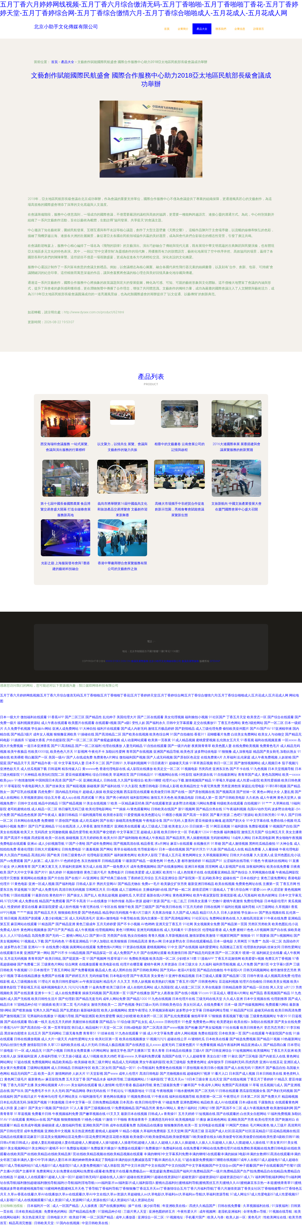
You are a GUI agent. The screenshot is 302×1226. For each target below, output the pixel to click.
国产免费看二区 (28, 964)
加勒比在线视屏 (262, 1022)
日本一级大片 (10, 717)
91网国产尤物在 (237, 1125)
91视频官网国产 (228, 936)
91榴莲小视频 (172, 815)
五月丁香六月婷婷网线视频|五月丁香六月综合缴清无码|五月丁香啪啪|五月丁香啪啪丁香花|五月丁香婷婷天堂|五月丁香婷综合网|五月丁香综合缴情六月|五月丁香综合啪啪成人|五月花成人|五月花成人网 (144, 695)
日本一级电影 (223, 941)
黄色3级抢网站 (252, 723)
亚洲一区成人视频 (41, 884)
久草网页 (240, 941)
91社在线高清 (65, 826)
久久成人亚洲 (233, 999)
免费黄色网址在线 (248, 884)
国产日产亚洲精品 (41, 826)
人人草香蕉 (84, 826)
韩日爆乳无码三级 (71, 809)
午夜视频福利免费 (65, 1114)
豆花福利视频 (229, 982)
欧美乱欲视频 (108, 895)
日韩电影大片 (57, 1217)
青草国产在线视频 (139, 752)
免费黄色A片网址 (106, 757)
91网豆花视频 (220, 826)
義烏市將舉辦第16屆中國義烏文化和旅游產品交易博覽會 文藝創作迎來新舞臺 (122, 509)
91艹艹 (267, 803)
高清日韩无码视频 (72, 890)
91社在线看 (230, 1028)
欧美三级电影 (176, 1062)
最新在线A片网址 (159, 895)
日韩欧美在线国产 (164, 809)
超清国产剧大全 (233, 821)
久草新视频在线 (176, 936)
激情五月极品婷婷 (161, 729)
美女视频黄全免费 (207, 924)
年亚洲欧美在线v (175, 1206)
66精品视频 (77, 953)
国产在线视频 (188, 947)
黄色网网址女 (192, 855)
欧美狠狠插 (119, 941)
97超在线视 (22, 1062)
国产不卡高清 (76, 901)
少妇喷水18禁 (186, 959)
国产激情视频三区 (13, 1016)
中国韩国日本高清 (48, 780)
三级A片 (199, 1050)
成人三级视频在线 (24, 982)
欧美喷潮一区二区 (209, 1096)
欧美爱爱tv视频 (253, 959)
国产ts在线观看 (253, 1033)
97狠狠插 (215, 1016)
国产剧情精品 (185, 729)
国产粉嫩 (191, 1028)
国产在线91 (73, 878)
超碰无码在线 (264, 1010)
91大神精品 (29, 775)
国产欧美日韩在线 (169, 907)
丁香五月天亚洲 (282, 1050)
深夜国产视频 (37, 1102)
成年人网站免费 (114, 999)
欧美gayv (7, 780)
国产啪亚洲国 (85, 1016)
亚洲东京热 (220, 769)
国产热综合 (239, 872)
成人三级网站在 (130, 890)
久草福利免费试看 (148, 1056)
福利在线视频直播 (268, 740)
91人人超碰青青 (194, 1056)
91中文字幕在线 (258, 821)
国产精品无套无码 (89, 999)
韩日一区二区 (223, 763)
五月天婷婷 (186, 1114)
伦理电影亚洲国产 (100, 855)
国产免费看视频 (82, 970)
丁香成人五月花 (169, 855)
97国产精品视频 (70, 803)
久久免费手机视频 (17, 729)
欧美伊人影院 (148, 855)
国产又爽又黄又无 (45, 867)
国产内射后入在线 (272, 1056)
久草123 (54, 1045)
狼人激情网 (106, 1085)
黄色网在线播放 (114, 1096)
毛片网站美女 (68, 1096)
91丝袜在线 (105, 1033)
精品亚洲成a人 (252, 1045)
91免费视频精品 (123, 1108)
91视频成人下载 (32, 941)
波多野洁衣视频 (184, 803)
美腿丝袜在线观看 (85, 1022)
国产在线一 (179, 792)
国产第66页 (97, 936)
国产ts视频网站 (281, 936)
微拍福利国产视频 (132, 757)
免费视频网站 (41, 1062)
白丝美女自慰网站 (253, 1114)
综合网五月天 (275, 832)
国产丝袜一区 (246, 792)
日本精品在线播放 (179, 1050)
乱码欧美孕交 (212, 878)
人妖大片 (78, 1073)
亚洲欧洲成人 (93, 780)
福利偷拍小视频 (196, 717)
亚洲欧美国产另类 (241, 1119)
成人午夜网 (268, 798)
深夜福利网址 (256, 867)
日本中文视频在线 (257, 999)
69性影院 (185, 775)
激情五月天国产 (252, 832)
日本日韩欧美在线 (269, 1073)
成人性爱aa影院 (248, 780)
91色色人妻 (172, 861)
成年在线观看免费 (123, 1125)
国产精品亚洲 (65, 924)
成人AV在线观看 (226, 1102)
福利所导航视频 (224, 964)
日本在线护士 (250, 878)
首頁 (166, 28)
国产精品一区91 (124, 1068)
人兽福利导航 (48, 1056)
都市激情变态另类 (283, 970)
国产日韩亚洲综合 (218, 1050)
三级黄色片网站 (52, 964)
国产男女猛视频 (210, 1028)
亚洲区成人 (292, 1062)
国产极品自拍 (276, 1068)
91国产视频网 (96, 959)
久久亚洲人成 (263, 855)
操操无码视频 (92, 993)
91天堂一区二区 (111, 1028)
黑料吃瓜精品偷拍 (262, 844)
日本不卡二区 (95, 763)
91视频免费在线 (139, 1096)
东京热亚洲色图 (83, 1131)
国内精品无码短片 (68, 792)
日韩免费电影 (71, 849)
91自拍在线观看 (155, 746)
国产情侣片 (61, 1108)
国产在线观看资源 (158, 803)
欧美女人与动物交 (271, 734)
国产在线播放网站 (170, 867)
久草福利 (229, 757)
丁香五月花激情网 (228, 959)
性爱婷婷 (14, 907)
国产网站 (106, 849)
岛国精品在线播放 (150, 1125)
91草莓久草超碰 (224, 780)
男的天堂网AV (107, 884)
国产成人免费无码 (45, 890)
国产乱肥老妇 (70, 1010)
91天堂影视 (94, 1073)
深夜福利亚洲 (27, 1056)
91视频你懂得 (73, 872)
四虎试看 (87, 798)
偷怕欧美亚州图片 (236, 729)
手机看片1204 (198, 832)
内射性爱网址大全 (81, 1039)
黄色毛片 (255, 1217)
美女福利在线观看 (84, 1085)
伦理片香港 (123, 1085)
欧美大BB (111, 838)
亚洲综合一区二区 (151, 1217)
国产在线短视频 (234, 1079)
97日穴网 (11, 901)
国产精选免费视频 (242, 1039)
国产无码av (168, 970)
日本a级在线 (248, 1102)
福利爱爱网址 (209, 947)
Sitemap (215, 661)
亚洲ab (32, 844)
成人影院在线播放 (140, 769)
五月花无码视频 (15, 959)
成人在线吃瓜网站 (140, 987)
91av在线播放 (97, 901)
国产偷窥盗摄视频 (107, 740)
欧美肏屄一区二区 (150, 1016)
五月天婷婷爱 (106, 924)
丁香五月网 (288, 884)
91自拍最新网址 (225, 775)
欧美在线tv (242, 1022)
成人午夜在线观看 (54, 723)
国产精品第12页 (234, 976)
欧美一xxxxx (291, 775)
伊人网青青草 (21, 867)
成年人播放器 (126, 1217)
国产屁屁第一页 (73, 959)
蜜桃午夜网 (152, 964)
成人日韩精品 (61, 1068)
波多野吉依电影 (283, 809)
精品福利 (92, 1028)
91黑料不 (258, 1068)
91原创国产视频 (66, 821)
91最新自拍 (40, 895)
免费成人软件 (10, 930)
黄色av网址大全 (268, 792)
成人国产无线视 (18, 999)
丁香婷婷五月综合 (141, 878)
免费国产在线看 (53, 976)
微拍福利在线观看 (34, 717)
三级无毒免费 (72, 1033)
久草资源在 (169, 964)
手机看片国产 (195, 1217)
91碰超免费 (170, 1102)
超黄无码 (168, 1045)
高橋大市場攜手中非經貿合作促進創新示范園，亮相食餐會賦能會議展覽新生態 (179, 509)
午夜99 (282, 1016)
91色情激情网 (24, 780)
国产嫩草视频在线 (92, 1114)
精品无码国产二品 (24, 1073)
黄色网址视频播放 (34, 930)
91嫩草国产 (188, 1085)
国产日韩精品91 (142, 775)
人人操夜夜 (89, 1206)
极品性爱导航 (79, 832)
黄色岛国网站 (271, 775)
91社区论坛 (200, 918)
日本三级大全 (188, 964)
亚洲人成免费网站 (65, 729)
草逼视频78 (22, 890)
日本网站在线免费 (27, 821)
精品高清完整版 (21, 1223)
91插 (142, 1033)
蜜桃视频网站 (157, 947)
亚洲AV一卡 (36, 947)
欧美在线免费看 (278, 867)
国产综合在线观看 (280, 717)
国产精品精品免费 (82, 1211)
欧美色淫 (187, 752)
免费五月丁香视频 (278, 959)
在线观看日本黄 (11, 953)
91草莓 (254, 1085)
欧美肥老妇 (225, 1022)
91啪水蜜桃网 (184, 1091)
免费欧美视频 (139, 959)
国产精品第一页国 (234, 924)
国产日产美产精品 (61, 930)
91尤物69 (215, 901)
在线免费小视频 (57, 947)
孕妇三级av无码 (147, 1005)
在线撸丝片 (202, 844)
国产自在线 (278, 930)
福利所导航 (115, 1079)
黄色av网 (155, 941)
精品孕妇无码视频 (115, 913)
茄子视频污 (290, 763)
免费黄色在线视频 (169, 1068)
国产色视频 (126, 1005)
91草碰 (216, 844)
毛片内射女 (82, 1005)
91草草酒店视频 (201, 763)
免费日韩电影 (149, 786)
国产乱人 (90, 895)
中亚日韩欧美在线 (95, 1223)
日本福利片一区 (39, 1206)
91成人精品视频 (183, 740)
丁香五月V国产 (186, 982)
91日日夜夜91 (158, 763)
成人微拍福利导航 (68, 1125)
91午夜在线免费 (275, 918)
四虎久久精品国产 (202, 1206)
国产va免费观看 (11, 861)
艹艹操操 (119, 809)
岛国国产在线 (172, 1056)
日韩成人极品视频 (111, 1045)
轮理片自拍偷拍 (250, 982)
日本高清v (127, 1102)
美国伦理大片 (126, 717)
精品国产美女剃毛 (266, 752)
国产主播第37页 (139, 1050)
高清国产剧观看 (29, 918)
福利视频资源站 (28, 723)
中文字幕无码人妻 (71, 763)
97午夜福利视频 (234, 809)
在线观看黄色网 (286, 1102)
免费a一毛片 (151, 884)
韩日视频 (10, 918)
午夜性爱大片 (187, 1211)
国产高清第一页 (114, 993)
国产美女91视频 (40, 1108)
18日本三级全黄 (197, 1079)
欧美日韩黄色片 (251, 1028)
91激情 (107, 1119)
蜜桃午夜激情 (233, 901)
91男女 (100, 798)
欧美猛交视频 (113, 792)
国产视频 (53, 1119)
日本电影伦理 (119, 976)
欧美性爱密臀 (105, 1016)
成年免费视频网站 (143, 867)
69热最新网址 (291, 1039)
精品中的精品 (48, 803)
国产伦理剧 (66, 999)
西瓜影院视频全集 (253, 1091)
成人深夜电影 (242, 752)
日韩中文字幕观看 (179, 723)
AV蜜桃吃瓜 (196, 1039)
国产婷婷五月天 (76, 976)
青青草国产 (36, 959)
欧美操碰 (81, 1062)
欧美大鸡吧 (108, 1056)
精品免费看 (253, 849)
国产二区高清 (153, 1028)
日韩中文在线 (27, 803)
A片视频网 (262, 930)
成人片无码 (89, 1045)
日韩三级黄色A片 (73, 855)
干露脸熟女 (266, 1102)
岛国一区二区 (272, 941)
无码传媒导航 (99, 976)
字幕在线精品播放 (27, 976)
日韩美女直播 (197, 901)
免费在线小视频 (281, 821)
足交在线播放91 (205, 723)
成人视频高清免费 (277, 976)
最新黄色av (36, 1079)
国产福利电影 (65, 884)
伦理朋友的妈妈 (254, 947)
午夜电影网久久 (33, 786)
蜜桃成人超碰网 (106, 1131)
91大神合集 (284, 844)
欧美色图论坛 (151, 815)
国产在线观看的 (227, 1114)
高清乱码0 (38, 855)
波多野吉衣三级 (15, 947)
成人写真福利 (247, 895)
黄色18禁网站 (126, 930)
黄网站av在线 (36, 1119)
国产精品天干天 (18, 763)
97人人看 (76, 1108)
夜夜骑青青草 (201, 746)
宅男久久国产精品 (46, 1010)
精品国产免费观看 (52, 901)
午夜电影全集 (153, 821)
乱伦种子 (109, 717)
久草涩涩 (139, 895)
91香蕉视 (247, 740)
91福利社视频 (231, 907)
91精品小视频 (129, 1131)
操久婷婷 (55, 872)
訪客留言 (258, 28)
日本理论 (293, 1045)
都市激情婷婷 (191, 861)
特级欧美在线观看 (230, 803)
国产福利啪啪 (128, 838)
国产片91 (41, 872)
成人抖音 (6, 1108)
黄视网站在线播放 (34, 878)
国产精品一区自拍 (256, 987)
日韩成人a (155, 1114)
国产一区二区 (274, 723)
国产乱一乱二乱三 (174, 901)
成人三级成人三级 (154, 826)
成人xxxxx (156, 1022)
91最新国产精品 (134, 861)
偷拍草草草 (199, 1016)
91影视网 (81, 752)
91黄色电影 (19, 884)
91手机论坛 (115, 1091)
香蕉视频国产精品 (277, 993)
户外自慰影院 (56, 740)
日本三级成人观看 (209, 976)
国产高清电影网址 (178, 918)
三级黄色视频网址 (263, 1016)
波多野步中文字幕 (189, 1010)
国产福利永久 (156, 723)
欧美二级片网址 (99, 1062)
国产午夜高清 (140, 976)
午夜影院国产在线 (279, 1033)
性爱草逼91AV (117, 959)
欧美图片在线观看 (81, 723)
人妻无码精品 (133, 746)
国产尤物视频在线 (173, 1073)
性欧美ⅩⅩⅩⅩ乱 (38, 752)
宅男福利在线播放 (40, 1016)
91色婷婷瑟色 (70, 861)
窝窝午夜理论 (138, 1010)
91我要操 (263, 936)
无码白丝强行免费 (13, 1045)
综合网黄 (71, 964)
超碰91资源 (151, 901)
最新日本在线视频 (134, 1114)
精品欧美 (207, 1102)
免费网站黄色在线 (222, 918)
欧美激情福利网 (281, 1108)
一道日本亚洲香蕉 (37, 746)
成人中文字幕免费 (160, 1033)
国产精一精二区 (179, 890)
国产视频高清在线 (126, 844)
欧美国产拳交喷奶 (103, 832)
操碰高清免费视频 (129, 821)
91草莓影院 (12, 786)
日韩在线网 (212, 907)
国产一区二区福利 (88, 746)
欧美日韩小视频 (212, 1068)
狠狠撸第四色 (174, 1125)
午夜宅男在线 (89, 907)
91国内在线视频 (68, 1223)
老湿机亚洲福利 (230, 1211)
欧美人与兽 (216, 1217)
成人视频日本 (271, 763)
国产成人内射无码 (134, 729)
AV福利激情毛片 (91, 1096)
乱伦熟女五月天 (228, 740)
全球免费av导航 (255, 1211)
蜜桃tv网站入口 (77, 936)
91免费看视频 (206, 1045)
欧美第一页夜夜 (159, 740)
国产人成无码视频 (159, 757)
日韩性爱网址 (291, 947)
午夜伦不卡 (96, 752)
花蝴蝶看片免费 (218, 734)
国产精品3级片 (21, 734)
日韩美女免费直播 (77, 1050)
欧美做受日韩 (161, 792)
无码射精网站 (220, 838)
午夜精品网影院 (287, 872)
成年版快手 (215, 1062)
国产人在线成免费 (79, 757)
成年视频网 (208, 1211)
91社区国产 (217, 717)
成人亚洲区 (153, 872)
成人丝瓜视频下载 (34, 769)
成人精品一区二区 (44, 809)
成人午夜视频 (85, 930)
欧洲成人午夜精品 (152, 838)
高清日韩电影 (149, 1073)
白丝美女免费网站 (244, 734)
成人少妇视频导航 (51, 844)
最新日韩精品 (68, 815)
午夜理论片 (231, 1096)
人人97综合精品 (19, 936)
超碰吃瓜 (125, 895)
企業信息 (239, 28)
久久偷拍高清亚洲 (249, 918)
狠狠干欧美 (126, 907)
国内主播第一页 (152, 918)
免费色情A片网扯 (109, 947)
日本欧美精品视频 (29, 1211)
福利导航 (248, 907)
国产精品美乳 (176, 838)
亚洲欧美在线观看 (127, 826)
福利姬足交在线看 (269, 953)
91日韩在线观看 (227, 1091)
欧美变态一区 (257, 717)
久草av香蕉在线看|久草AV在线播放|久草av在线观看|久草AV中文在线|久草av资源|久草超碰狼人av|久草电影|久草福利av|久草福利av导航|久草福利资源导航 (118, 1194)
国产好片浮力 (196, 849)
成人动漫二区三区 (188, 987)
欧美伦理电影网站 (98, 809)
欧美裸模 (17, 757)
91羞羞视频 (90, 849)
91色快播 (216, 832)
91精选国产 (46, 924)
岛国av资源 (134, 901)
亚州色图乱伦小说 (287, 855)
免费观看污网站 (276, 1005)
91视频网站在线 (166, 775)
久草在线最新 (211, 987)
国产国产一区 (72, 780)
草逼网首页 (121, 775)
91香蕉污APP (10, 1028)
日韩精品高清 (138, 941)
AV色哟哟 (148, 924)
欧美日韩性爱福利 (65, 982)
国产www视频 (173, 1028)
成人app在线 (71, 798)
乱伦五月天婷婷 (59, 1022)
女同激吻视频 (58, 832)
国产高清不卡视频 (17, 838)
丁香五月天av (174, 1079)
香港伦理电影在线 (112, 769)
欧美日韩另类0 (265, 815)
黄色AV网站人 (166, 1108)
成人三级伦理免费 (209, 729)
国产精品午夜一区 (44, 763)
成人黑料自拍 (122, 970)
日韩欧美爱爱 (135, 872)
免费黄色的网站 (56, 1211)
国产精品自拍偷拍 (210, 970)
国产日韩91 (114, 763)
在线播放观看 (89, 964)
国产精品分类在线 (209, 809)
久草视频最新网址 (216, 855)
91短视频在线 (205, 1114)
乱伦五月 (34, 1033)
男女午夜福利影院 (152, 1062)
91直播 (294, 861)
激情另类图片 (103, 826)
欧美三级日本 (116, 987)
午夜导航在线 (130, 918)
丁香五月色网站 (229, 723)
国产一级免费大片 (116, 867)
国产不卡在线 (239, 769)
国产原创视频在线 (202, 792)
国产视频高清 (225, 792)
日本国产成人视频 (242, 1073)
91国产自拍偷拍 (181, 734)
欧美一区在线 (55, 838)
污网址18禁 (206, 1108)
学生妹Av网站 (41, 729)
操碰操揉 (48, 1125)
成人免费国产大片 (126, 953)
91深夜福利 (280, 1206)
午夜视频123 (23, 970)
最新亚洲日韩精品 (201, 884)
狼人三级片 (278, 1125)
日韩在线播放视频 (27, 1039)
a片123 (289, 987)
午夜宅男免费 (210, 786)
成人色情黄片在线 (190, 872)
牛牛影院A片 (233, 970)
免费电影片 (116, 872)
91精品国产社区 (242, 1010)
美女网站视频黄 (46, 1085)
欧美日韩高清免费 (288, 1010)
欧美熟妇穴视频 (163, 982)
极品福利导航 (142, 1085)
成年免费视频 (34, 1131)
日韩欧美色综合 (170, 1005)
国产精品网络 (75, 1091)
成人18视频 (91, 1056)
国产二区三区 (75, 717)
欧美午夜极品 (17, 752)
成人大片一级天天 (54, 1039)
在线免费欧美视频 (246, 746)
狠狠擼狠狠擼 (71, 1119)
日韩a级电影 (133, 1028)
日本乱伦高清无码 (13, 1102)
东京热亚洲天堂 (34, 1217)
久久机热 (252, 798)
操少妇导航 (152, 1206)
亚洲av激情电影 (107, 918)
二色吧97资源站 (242, 815)
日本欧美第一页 (230, 1033)
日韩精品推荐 (232, 987)
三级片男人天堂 (135, 1211)
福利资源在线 (203, 775)
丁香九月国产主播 (20, 1085)
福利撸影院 (232, 832)
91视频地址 (175, 1217)
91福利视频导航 (90, 815)
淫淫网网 (211, 867)
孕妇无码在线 (96, 1091)
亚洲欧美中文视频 (57, 1131)
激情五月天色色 (162, 798)
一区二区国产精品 (100, 1217)
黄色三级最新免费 (166, 1085)
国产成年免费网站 (99, 844)
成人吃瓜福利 (89, 821)
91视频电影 (189, 769)
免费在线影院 (208, 1033)
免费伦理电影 (253, 901)
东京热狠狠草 (91, 861)
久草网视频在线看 (262, 872)
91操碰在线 (85, 734)
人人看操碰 (270, 849)
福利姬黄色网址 (125, 855)
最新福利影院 (90, 1010)
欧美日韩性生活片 (44, 999)
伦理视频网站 (105, 930)
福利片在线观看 (108, 729)
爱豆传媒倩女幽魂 (208, 821)
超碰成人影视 (150, 832)
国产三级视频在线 (97, 1108)
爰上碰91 (21, 1108)
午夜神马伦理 (48, 1096)
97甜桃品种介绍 (25, 1005)
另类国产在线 (117, 936)
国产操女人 (75, 895)
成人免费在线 (28, 901)
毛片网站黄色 (260, 1125)
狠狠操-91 (248, 936)
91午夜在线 (159, 1096)
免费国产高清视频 (235, 1085)
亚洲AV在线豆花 (271, 1062)
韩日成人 (78, 1028)
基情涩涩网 (200, 890)
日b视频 (112, 890)
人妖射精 (285, 757)
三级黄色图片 (185, 1045)
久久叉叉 (123, 982)
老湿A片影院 (187, 970)
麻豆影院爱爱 (48, 907)
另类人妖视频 (141, 982)
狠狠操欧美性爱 (69, 913)
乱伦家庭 (243, 757)
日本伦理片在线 (183, 999)
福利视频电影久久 (54, 987)
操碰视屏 (93, 786)
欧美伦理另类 (264, 1119)
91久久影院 (129, 786)
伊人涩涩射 (275, 890)
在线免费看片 (214, 1005)
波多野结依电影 (205, 752)
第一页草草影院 (59, 1028)
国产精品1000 (137, 999)
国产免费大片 (271, 1096)
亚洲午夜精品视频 (181, 976)
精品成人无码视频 (125, 1062)
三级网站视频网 (38, 1068)
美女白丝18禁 (217, 1056)
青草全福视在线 (125, 849)
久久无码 (58, 1091)
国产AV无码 (171, 821)
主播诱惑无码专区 (161, 1119)
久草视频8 (282, 907)
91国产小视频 (53, 1050)
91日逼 (150, 1091)
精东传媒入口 (71, 769)
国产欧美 (53, 855)
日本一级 (230, 1005)
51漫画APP (205, 959)
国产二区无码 (204, 1091)
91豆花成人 (218, 993)
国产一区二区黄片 (228, 953)
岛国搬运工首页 (231, 947)
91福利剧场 (239, 826)
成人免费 (229, 930)
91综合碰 (124, 1022)
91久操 (211, 849)
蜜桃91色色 (245, 930)
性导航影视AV (148, 849)
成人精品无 (33, 1050)
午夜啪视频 (165, 1091)
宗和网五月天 (96, 890)
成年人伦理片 (128, 1073)
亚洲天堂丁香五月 (169, 924)
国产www (111, 1073)
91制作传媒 (116, 901)
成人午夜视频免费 (256, 1108)
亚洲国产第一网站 (37, 953)
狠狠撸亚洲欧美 (65, 734)
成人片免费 (245, 964)
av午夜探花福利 (91, 982)
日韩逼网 (54, 769)
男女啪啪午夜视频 (289, 838)
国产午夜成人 (48, 815)
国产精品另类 (145, 1108)
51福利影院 (155, 1079)
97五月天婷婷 (193, 907)
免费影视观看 (258, 826)
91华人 (282, 815)
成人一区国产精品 (66, 1206)
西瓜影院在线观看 (137, 792)
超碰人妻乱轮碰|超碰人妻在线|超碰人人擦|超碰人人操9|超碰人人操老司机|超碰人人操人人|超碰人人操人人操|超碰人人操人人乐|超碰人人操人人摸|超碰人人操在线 (148, 1142)
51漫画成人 (217, 890)
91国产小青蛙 (75, 844)
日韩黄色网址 (208, 982)
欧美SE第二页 (63, 1005)
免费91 (22, 826)
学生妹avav (249, 913)
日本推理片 (41, 970)
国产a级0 (124, 723)
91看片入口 (219, 1073)
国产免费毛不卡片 (38, 1091)
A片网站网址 (100, 1050)
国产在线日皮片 (25, 1096)
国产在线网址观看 (154, 953)
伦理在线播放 (112, 746)
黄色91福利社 (187, 1108)
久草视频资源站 (32, 798)
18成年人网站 (241, 838)
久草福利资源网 (70, 867)
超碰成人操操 (92, 792)
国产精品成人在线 (231, 849)
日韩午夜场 (255, 976)
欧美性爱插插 (270, 780)
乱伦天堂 (215, 1079)
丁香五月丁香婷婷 (260, 1079)
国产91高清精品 (62, 746)
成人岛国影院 (164, 987)
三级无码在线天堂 (209, 999)
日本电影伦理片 (275, 901)
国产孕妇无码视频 (280, 1091)
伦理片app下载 (173, 780)
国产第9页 (261, 964)
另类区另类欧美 (259, 924)
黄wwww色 (90, 769)
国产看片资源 (220, 815)
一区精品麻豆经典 (131, 803)
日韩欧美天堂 (44, 1223)
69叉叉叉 (113, 1114)
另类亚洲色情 (231, 786)
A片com (64, 1085)
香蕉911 (200, 734)
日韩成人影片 (86, 884)
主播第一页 (271, 884)
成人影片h (52, 861)
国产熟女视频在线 (272, 913)
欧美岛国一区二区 (162, 959)
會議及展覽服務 (139, 661)
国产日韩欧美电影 (232, 798)
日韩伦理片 (172, 1022)
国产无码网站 (52, 1033)
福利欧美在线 (70, 1045)
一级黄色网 (154, 861)
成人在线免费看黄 (68, 993)
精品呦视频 (290, 1096)
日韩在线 (110, 780)
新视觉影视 (228, 895)
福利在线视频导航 (182, 1096)
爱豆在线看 (29, 907)
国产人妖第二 (34, 861)
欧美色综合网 (159, 734)
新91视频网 (186, 809)
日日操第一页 (199, 826)
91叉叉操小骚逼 (70, 1056)
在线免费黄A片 (211, 757)
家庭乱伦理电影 (253, 786)
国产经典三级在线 (113, 878)
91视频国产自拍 (281, 826)
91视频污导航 (64, 1016)
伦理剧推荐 (279, 999)
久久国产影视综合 (131, 780)
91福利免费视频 (279, 1114)
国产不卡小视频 (128, 924)
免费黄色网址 (197, 1062)
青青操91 (170, 1114)
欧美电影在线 (109, 964)
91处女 (5, 867)
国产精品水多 (96, 1079)
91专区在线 (108, 907)
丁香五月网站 (60, 970)
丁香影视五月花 (28, 987)
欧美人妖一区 (236, 1217)
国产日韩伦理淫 (11, 1131)
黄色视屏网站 (182, 895)
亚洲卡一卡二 (44, 993)
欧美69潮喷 (153, 780)
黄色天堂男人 (287, 798)
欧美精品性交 (190, 786)
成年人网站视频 (185, 1033)
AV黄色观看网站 (138, 809)
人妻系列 (187, 821)
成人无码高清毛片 (82, 918)
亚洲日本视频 (194, 867)
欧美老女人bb (178, 826)
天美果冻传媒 (162, 913)
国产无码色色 (55, 941)
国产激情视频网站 (247, 763)
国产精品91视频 (268, 1039)
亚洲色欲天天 (10, 769)
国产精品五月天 (45, 913)
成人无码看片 (174, 930)
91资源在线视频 (134, 947)
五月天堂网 (175, 1131)
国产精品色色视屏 (24, 815)
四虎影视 (37, 838)
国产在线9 (107, 821)
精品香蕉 (147, 844)
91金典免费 (97, 987)
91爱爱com (257, 890)
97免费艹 (255, 941)
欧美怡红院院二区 (51, 775)
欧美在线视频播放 (132, 1039)
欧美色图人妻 (222, 746)
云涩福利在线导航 (236, 861)
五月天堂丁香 (76, 1079)
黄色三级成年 (86, 924)
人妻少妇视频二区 (55, 918)
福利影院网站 (140, 798)
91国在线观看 (21, 895)
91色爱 (187, 1022)
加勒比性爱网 (115, 752)
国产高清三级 (194, 1131)
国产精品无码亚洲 (201, 953)
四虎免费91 (46, 792)
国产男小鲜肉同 (117, 798)
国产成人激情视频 (235, 844)
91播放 (201, 1119)
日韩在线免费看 (230, 1206)
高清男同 (294, 1125)
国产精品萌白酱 (274, 1045)
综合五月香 (52, 798)
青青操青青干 (138, 1119)
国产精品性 (93, 717)
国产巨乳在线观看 (24, 792)
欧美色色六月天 (61, 752)
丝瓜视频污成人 (271, 1085)
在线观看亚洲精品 (217, 872)
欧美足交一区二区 (167, 769)
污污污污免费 (78, 987)
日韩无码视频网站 (256, 970)
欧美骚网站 (262, 1050)
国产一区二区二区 (80, 740)
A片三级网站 (265, 907)
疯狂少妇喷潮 (126, 1016)
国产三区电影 (248, 1056)
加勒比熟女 (288, 752)
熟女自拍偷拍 (137, 936)
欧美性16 (169, 872)
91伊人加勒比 (100, 941)
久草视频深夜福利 (162, 1010)
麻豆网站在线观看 (24, 924)
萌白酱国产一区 (36, 757)
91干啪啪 (120, 1119)
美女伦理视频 (174, 717)
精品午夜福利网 (228, 1045)
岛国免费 (38, 936)
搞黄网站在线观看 (83, 947)
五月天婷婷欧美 (91, 838)
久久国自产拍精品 (17, 855)
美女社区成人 (193, 1005)
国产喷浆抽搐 (22, 1010)
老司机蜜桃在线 (18, 809)
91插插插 (45, 1005)
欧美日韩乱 (53, 959)
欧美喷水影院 (113, 815)
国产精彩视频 (76, 786)
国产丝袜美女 (55, 786)
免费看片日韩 (41, 1114)
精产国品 (256, 993)
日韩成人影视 (169, 786)
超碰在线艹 (231, 878)
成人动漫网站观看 (134, 740)
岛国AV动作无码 (259, 809)
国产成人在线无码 (237, 1068)
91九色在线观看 (126, 1033)
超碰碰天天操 (179, 763)
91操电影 (7, 1050)
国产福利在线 (110, 786)
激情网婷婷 (63, 1073)
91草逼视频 (22, 1114)
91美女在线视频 (94, 803)
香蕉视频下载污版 (236, 1016)
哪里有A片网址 (238, 993)
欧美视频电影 (185, 1119)
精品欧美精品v (63, 1062)
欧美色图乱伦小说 (285, 924)
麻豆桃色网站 (217, 1119)
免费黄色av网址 (204, 1022)
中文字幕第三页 (128, 832)
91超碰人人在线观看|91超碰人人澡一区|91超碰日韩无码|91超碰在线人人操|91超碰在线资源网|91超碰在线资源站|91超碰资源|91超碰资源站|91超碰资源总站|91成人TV (134, 1177)
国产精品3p (107, 1022)
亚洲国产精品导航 (166, 752)
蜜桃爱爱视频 (206, 740)
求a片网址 (161, 844)
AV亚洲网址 (91, 878)
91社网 (188, 924)
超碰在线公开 (177, 1039)
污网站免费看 (206, 803)
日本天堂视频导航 (281, 769)
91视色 (255, 861)
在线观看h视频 (106, 723)
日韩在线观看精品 (199, 941)
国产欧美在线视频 (135, 734)
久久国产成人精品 (186, 913)
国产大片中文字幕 (20, 872)
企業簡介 (183, 28)
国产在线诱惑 (135, 1045)
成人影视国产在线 (232, 867)
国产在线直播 (24, 993)
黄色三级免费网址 (274, 878)
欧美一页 (191, 1125)
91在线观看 (16, 1119)
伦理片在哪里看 (131, 964)
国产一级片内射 (179, 746)
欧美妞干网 (77, 1217)
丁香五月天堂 (236, 717)
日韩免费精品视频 (105, 1102)
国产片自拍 (56, 878)
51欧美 (112, 803)
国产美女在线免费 (287, 1022)
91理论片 (44, 982)
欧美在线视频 (225, 884)
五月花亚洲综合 (166, 878)
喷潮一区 (249, 953)
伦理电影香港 (212, 930)
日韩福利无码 (234, 1062)
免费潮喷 (47, 821)
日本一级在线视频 (172, 849)
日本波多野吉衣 (174, 941)
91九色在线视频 (159, 999)
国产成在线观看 (15, 1022)
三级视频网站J (135, 1079)
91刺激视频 (56, 1102)
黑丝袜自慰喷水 (15, 1033)
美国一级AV (57, 757)
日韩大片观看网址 (48, 849)
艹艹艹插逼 (25, 913)
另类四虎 (205, 769)
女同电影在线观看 (211, 1125)
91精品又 (281, 1079)
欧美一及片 (46, 1073)
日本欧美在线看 (217, 1039)
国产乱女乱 (139, 1022)
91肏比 (233, 1056)
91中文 (172, 947)
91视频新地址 (134, 1091)
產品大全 (202, 28)
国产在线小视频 (186, 993)
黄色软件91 (57, 895)
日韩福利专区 (81, 1068)
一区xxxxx (289, 740)
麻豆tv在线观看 (181, 844)
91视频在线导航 (281, 1211)
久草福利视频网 (135, 763)
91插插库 (17, 740)
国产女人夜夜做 (162, 993)
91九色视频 (258, 769)
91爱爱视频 (132, 815)
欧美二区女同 (102, 1068)
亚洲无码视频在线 (150, 930)
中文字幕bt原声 (281, 964)
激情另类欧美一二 (104, 1005)
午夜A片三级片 (140, 913)
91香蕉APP (56, 717)
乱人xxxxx (153, 1045)
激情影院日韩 (37, 1045)
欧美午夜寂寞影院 (206, 895)
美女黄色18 (159, 976)
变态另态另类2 (275, 1028)
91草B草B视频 (275, 786)
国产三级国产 (145, 907)
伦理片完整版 (10, 878)
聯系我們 (221, 28)
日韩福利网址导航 (216, 1010)
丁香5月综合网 (238, 890)
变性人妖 (138, 723)
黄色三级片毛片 (95, 872)
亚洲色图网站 (190, 1102)
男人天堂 (276, 987)
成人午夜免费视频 (264, 757)
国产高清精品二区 (108, 734)
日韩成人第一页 (206, 798)
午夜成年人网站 (209, 1085)
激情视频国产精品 (198, 780)
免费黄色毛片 (269, 746)
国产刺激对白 (285, 1119)
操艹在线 (135, 1206)
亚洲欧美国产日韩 (96, 1125)
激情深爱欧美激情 (202, 936)
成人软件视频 (69, 907)
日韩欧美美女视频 (276, 982)
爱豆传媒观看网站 (78, 775)
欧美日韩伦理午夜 (148, 1102)
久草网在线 (281, 803)
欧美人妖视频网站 (114, 1010)
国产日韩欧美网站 (146, 970)
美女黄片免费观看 (13, 1068)
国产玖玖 (17, 1091)
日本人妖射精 (230, 913)
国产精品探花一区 (99, 953)
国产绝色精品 (91, 913)
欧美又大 (27, 832)
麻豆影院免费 (55, 1079)
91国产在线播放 (138, 993)
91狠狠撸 (225, 752)
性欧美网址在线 (275, 1217)
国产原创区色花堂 (187, 757)
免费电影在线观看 (13, 844)
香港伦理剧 (25, 849)
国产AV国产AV (260, 729)
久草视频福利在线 (256, 1206)
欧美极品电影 (184, 798)
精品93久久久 (210, 913)
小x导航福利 (146, 1068)
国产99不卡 (59, 953)
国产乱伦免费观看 (177, 1016)
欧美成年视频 (31, 1125)
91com (203, 993)
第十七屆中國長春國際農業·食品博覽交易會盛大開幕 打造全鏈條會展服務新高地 (65, 509)
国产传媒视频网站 (251, 1005)
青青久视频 (156, 936)
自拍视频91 (252, 803)
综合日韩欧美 (102, 775)
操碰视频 (72, 838)
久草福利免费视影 (153, 1131)
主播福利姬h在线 (155, 890)
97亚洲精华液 (282, 729)
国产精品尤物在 (129, 884)
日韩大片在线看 (241, 855)
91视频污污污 (156, 1039)
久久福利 (205, 964)
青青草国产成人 (249, 775)
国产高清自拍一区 (34, 1028)
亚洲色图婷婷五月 (162, 1211)
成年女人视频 (43, 734)
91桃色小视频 (91, 1119)
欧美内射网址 (268, 895)
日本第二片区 (250, 1096)
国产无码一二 (55, 936)
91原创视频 (191, 1068)
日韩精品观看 (111, 861)
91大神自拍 (87, 729)
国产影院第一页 (190, 878)
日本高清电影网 (263, 838)
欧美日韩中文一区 (174, 832)
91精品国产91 (212, 861)
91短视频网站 (243, 1050)
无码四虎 (41, 832)
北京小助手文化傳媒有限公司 (165, 661)
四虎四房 (251, 1062)
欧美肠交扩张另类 (174, 884)
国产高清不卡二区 (229, 1108)
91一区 (19, 1050)
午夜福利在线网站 (275, 861)
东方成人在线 (92, 867)
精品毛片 (109, 982)
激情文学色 (118, 1050)
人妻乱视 (287, 792)
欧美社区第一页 (106, 1039)
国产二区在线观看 (150, 717)
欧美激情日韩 (177, 953)
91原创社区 (192, 930)
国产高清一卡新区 (196, 815)
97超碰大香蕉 (35, 740)
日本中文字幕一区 (78, 1102)
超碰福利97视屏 (198, 1073)
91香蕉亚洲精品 (77, 941)
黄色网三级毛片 (15, 1079)
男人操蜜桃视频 (198, 838)
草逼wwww (126, 1056)
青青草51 (90, 1033)
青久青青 (158, 1050)
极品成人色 (103, 970)
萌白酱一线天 (38, 1022)
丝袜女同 (273, 947)
